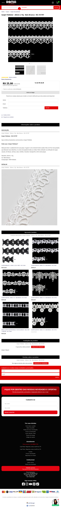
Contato (30, 451)
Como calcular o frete (30, 433)
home (2, 11)
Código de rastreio (30, 437)
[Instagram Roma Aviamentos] (27, 484)
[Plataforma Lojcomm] (30, 506)
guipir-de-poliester (15, 11)
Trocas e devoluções (30, 453)
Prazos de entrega (30, 435)
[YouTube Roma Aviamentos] (30, 484)
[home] (11, 2)
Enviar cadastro (9, 412)
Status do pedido (31, 427)
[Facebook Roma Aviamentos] (23, 484)
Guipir (7, 11)
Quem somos (30, 462)
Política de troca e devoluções (30, 429)
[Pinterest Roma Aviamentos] (34, 484)
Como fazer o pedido (30, 426)
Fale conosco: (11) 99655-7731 (30, 444)
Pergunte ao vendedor (40, 363)
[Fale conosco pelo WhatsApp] (55, 502)
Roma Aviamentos (6, 79)
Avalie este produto (38, 347)
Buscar (56, 7)
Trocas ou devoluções (30, 431)
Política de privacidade (30, 464)
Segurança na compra (30, 455)
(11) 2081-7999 (28, 8)
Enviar (47, 108)
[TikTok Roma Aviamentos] (37, 484)
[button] (29, 63)
